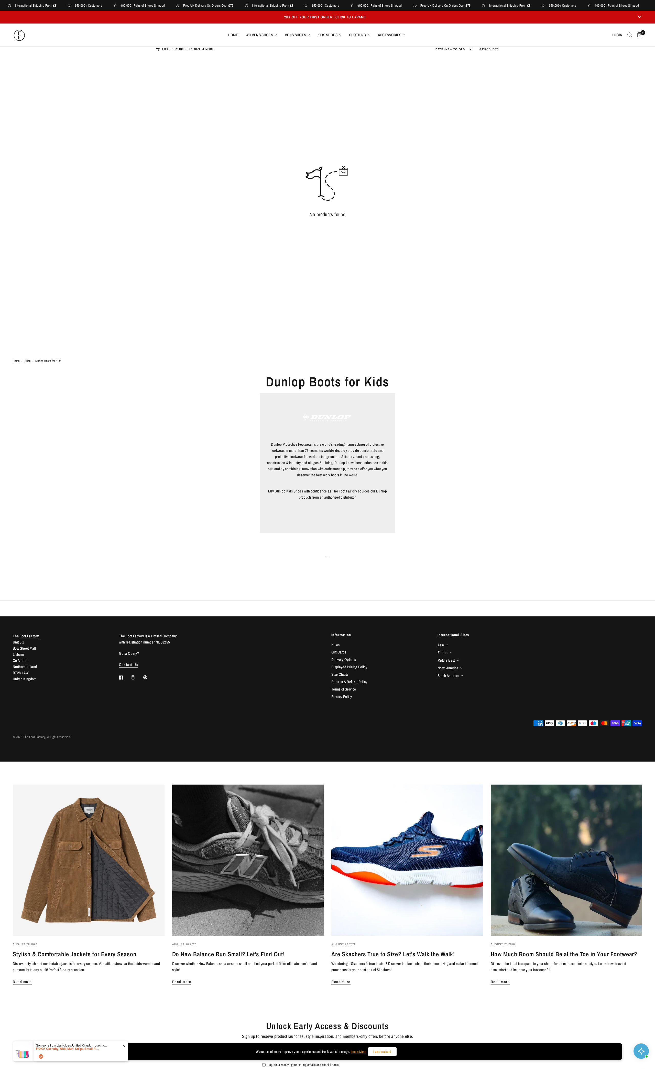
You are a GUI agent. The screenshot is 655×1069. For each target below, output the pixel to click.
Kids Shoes (327, 35)
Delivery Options (343, 659)
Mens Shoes (295, 35)
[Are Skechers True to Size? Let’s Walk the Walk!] (407, 860)
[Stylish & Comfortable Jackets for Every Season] (89, 860)
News (335, 644)
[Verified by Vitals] (41, 1056)
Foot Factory (29, 636)
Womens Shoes (259, 35)
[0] (638, 35)
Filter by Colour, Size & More (188, 49)
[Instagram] (136, 677)
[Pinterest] (149, 677)
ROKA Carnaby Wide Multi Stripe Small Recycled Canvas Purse (68, 1048)
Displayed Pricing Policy (349, 667)
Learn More (358, 1051)
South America (448, 675)
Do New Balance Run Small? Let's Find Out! (228, 954)
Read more (22, 982)
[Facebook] (124, 677)
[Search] (630, 35)
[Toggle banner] (640, 17)
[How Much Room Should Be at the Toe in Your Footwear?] (566, 860)
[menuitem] (233, 35)
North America (448, 668)
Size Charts (339, 674)
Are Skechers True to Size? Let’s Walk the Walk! (393, 954)
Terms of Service (343, 689)
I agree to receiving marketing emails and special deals (303, 1065)
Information (341, 635)
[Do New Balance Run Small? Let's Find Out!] (248, 860)
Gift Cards (338, 652)
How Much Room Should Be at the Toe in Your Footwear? (564, 954)
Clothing (357, 35)
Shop (27, 361)
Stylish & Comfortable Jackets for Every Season (75, 954)
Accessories (389, 35)
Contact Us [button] (128, 664)
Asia (441, 645)
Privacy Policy (341, 696)
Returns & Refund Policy (349, 681)
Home (233, 35)
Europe (443, 652)
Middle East (446, 660)
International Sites (453, 635)
